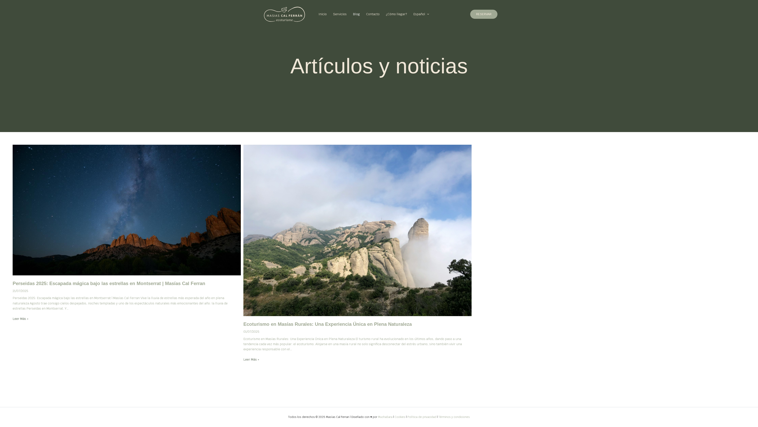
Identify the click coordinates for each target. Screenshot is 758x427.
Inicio (323, 14)
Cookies (400, 417)
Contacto (373, 14)
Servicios (340, 14)
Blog (356, 14)
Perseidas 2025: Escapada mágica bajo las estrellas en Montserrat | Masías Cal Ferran (109, 283)
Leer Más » (20, 319)
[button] (427, 14)
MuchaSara (385, 417)
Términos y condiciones (454, 417)
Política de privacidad (421, 417)
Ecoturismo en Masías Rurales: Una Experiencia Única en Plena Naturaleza (327, 324)
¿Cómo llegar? (396, 14)
